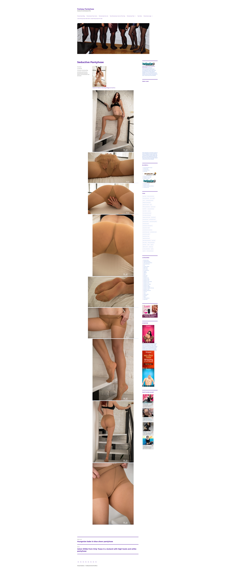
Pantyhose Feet (131, 16)
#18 (143, 70)
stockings (151, 246)
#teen (155, 70)
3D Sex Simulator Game (147, 167)
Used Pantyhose (146, 298)
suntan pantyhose (83, 74)
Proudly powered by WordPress (91, 565)
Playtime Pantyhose (147, 290)
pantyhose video (146, 236)
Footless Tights (146, 266)
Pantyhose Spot (146, 184)
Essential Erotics (146, 170)
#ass (156, 72)
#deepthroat (152, 72)
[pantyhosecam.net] (150, 421)
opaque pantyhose (146, 217)
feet (151, 204)
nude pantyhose (150, 208)
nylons (149, 210)
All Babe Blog (145, 168)
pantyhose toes (153, 231)
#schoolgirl (154, 74)
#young (143, 71)
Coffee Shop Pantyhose (147, 262)
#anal (153, 68)
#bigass (153, 71)
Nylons (144, 274)
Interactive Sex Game (147, 176)
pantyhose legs (146, 223)
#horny (146, 75)
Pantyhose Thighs (146, 286)
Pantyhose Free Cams (92, 16)
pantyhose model (146, 227)
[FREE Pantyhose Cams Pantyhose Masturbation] (150, 64)
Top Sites (140, 16)
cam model (152, 198)
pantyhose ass (84, 71)
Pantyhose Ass (146, 277)
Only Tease (145, 275)
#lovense (147, 71)
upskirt (144, 250)
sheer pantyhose (151, 242)
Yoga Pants (145, 299)
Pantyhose (79, 66)
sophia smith (145, 246)
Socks (144, 293)
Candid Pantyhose (146, 261)
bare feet (144, 196)
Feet (144, 265)
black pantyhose (150, 196)
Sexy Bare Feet (146, 187)
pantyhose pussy (146, 231)
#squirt (150, 68)
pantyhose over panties (147, 229)
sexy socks (145, 242)
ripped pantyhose (146, 238)
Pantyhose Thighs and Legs (148, 288)
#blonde (144, 350)
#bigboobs (146, 70)
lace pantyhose (146, 270)
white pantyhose (150, 250)
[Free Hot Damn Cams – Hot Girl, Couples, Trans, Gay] (150, 173)
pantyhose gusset (153, 221)
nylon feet (145, 210)
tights (152, 248)
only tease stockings (147, 215)
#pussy (147, 74)
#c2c (146, 72)
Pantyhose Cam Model (147, 281)
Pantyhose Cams (146, 178)
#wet (149, 75)
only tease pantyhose (147, 213)
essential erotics (146, 204)
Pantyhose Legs (147, 16)
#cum (148, 72)
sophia (152, 244)
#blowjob (154, 75)
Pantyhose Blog (81, 16)
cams (144, 200)
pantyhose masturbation (147, 225)
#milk (152, 70)
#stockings (146, 68)
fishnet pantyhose (146, 206)
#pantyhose (150, 67)
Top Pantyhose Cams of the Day (117, 16)
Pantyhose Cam (146, 280)
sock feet (144, 244)
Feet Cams (145, 171)
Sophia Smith (145, 294)
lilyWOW (144, 208)
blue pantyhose (146, 198)
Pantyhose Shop (146, 183)
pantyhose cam (152, 219)
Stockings (145, 295)
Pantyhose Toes (146, 289)
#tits (151, 75)
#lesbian (144, 74)
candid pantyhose (149, 200)
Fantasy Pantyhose (85, 9)
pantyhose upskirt (146, 234)
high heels (153, 206)
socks (148, 244)
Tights (144, 296)
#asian (149, 70)
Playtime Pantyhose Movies (148, 186)
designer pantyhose (147, 202)
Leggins (144, 271)
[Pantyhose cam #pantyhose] (149, 181)
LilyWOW (145, 272)
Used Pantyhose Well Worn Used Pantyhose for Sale (89, 18)
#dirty (150, 71)
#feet (143, 68)
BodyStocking (146, 260)
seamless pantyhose (147, 240)
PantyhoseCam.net (103, 16)
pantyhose (79, 71)
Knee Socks (145, 269)
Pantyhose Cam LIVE (147, 177)
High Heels (145, 267)
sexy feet (153, 240)
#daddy (143, 72)
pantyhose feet (80, 73)
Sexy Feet (145, 291)
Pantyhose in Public (147, 284)
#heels (150, 74)
